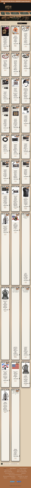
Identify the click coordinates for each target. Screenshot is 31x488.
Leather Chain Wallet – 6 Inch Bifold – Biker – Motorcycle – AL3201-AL (26, 147)
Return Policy (23, 477)
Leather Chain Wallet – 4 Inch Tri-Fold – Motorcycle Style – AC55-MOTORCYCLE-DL (15, 92)
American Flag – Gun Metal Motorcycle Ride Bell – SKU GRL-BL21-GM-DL (5, 305)
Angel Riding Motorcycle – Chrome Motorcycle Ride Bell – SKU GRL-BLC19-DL (5, 406)
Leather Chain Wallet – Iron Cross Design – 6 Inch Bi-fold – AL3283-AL (5, 173)
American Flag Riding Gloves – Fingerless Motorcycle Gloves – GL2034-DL (5, 375)
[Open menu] (4, 3)
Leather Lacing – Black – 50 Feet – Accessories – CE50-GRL (5, 147)
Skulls (5, 477)
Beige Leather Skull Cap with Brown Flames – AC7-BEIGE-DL (15, 452)
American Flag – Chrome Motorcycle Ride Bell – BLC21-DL (5, 228)
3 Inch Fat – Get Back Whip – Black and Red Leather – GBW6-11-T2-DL (5, 63)
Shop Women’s (23, 468)
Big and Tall (8, 470)
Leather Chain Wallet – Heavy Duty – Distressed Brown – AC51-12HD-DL (26, 350)
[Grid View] (28, 23)
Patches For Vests (23, 476)
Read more (15, 101)
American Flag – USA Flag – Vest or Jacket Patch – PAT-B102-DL (15, 374)
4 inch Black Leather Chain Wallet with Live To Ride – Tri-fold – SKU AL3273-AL (15, 123)
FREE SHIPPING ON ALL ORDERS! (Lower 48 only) (15, 1)
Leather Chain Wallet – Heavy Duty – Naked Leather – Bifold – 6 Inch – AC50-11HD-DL (15, 148)
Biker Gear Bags (21, 470)
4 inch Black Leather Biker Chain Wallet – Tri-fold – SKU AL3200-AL (5, 123)
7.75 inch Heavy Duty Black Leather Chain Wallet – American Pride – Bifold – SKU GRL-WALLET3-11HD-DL (15, 201)
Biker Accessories (22, 471)
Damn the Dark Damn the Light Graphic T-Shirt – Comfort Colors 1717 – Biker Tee (5, 41)
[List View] (29, 23)
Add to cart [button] (5, 102)
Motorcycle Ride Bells (9, 476)
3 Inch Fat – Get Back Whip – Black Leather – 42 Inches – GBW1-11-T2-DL (26, 64)
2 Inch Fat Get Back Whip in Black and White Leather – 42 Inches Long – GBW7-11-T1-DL (26, 38)
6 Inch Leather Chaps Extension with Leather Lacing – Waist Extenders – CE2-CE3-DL (5, 200)
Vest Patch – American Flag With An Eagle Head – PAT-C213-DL (15, 226)
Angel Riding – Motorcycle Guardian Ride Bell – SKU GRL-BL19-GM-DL (26, 378)
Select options (5, 49)
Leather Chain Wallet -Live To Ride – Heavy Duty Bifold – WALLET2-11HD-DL (15, 174)
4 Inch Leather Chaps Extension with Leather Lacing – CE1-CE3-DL (26, 118)
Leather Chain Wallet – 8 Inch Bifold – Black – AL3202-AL (26, 172)
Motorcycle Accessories (15, 474)
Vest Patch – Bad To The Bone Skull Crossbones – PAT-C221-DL (26, 276)
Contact (13, 477)
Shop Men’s (13, 468)
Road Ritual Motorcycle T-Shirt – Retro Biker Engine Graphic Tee (15, 39)
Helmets (23, 473)
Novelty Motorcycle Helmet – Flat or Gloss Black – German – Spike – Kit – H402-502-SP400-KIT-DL (26, 93)
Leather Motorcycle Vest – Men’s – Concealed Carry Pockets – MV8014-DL (26, 202)
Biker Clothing (8, 471)
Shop (5, 468)
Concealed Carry (9, 473)
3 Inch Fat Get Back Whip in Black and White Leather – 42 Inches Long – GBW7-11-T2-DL (15, 65)
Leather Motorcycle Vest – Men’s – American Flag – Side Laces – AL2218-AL (15, 350)
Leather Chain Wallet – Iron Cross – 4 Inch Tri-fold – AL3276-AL (5, 94)
